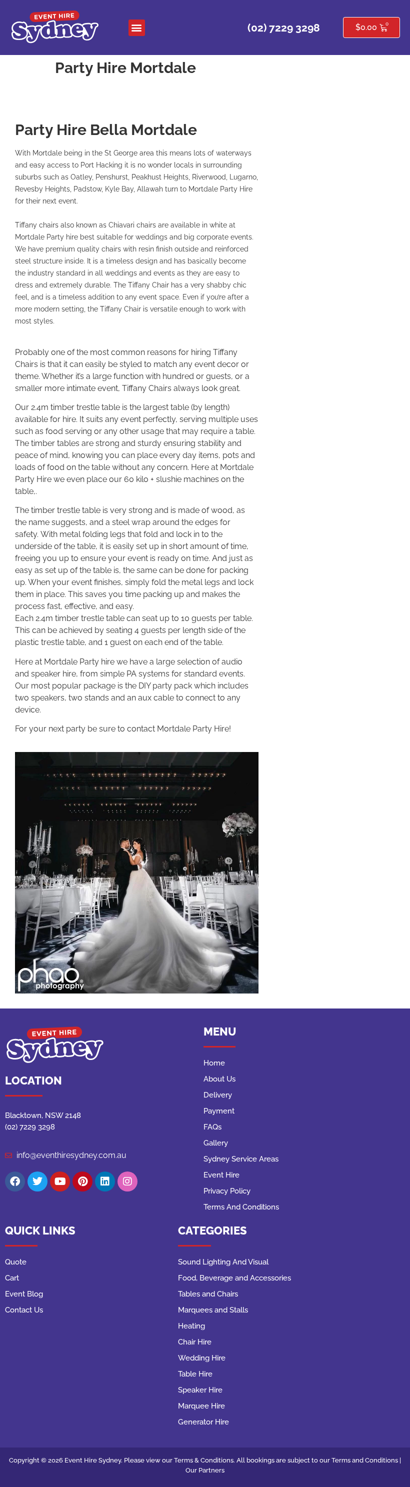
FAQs (213, 1127)
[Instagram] (128, 1182)
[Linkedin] (105, 1182)
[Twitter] (38, 1182)
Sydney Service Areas (241, 1159)
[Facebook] (15, 1182)
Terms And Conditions (241, 1207)
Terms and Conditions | (366, 1460)
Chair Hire (195, 1342)
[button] (136, 28)
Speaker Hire (200, 1390)
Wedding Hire (202, 1358)
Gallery (216, 1143)
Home (214, 1063)
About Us (220, 1079)
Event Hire (222, 1175)
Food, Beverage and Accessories (234, 1278)
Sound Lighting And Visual (223, 1262)
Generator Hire (203, 1422)
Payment (219, 1111)
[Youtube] (60, 1182)
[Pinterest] (82, 1182)
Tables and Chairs (208, 1294)
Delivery (218, 1095)
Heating (191, 1326)
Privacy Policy (227, 1191)
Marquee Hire (201, 1406)
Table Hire (195, 1374)
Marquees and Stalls (213, 1310)
